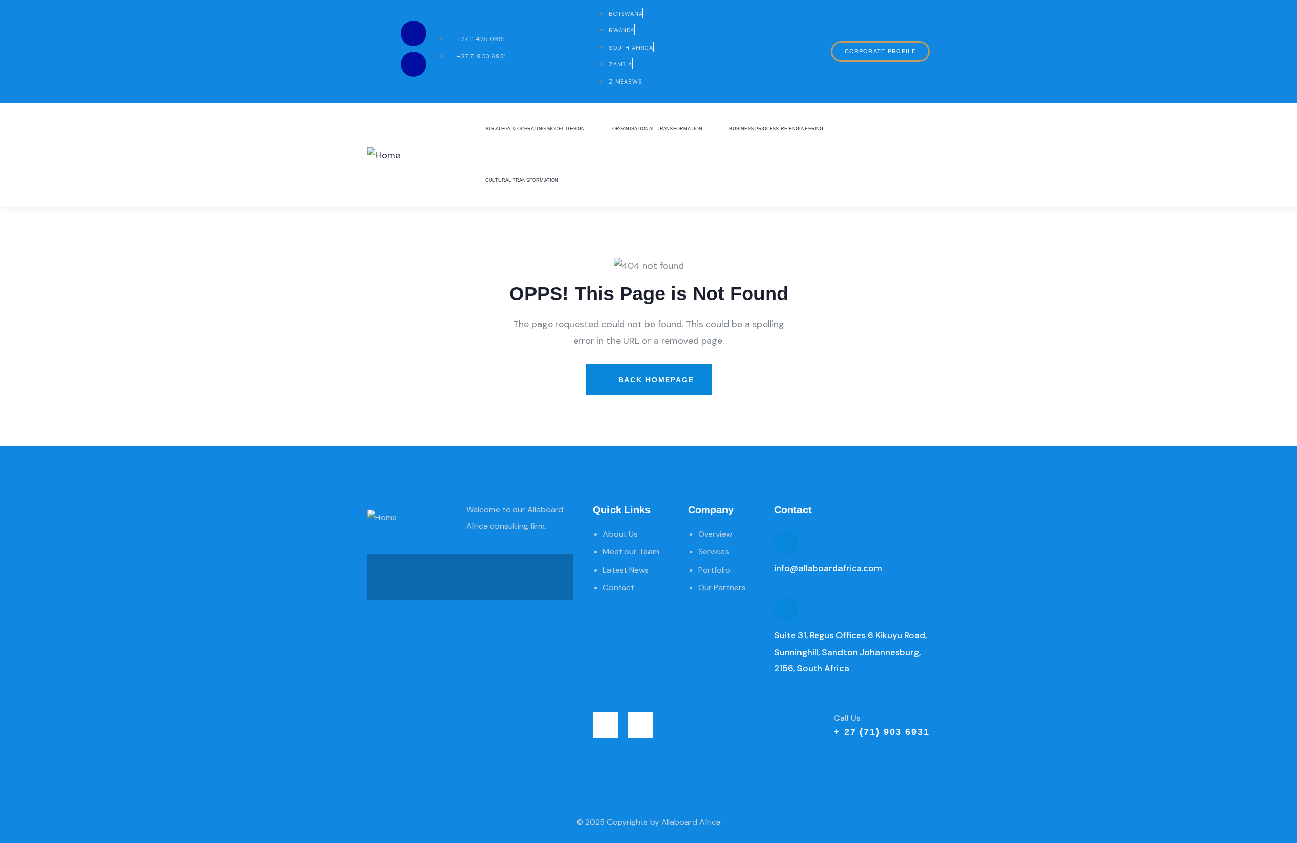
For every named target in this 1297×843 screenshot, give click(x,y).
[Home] (383, 155)
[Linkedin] (413, 33)
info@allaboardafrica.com (828, 568)
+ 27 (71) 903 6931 (882, 732)
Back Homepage (654, 380)
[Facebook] (413, 64)
